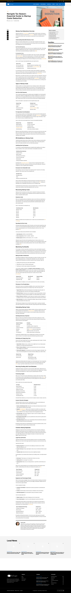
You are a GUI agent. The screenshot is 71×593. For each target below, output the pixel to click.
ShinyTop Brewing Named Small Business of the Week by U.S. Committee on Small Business (55, 53)
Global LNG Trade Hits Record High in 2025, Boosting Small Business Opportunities (55, 46)
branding (30, 329)
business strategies (36, 66)
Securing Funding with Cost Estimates (54, 37)
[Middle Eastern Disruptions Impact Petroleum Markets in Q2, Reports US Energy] (28, 546)
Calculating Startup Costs (52, 36)
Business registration (33, 107)
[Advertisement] (35, 564)
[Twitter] (61, 1)
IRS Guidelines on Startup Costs (53, 33)
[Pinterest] (8, 35)
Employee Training (19, 127)
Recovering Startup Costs (52, 34)
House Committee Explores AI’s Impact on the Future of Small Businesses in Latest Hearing (55, 61)
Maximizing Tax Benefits (52, 35)
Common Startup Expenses (53, 38)
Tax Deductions (22, 409)
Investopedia (44, 58)
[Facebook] (58, 1)
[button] (63, 4)
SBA (36, 50)
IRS (40, 181)
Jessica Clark (17, 20)
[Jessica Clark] (18, 526)
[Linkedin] (59, 1)
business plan (38, 115)
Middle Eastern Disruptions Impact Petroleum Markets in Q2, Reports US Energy (55, 50)
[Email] (8, 39)
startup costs (31, 34)
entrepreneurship (31, 310)
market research (19, 55)
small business (25, 33)
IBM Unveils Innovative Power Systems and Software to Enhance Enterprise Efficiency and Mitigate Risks (55, 57)
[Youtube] (63, 1)
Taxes (8, 11)
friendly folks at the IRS (25, 162)
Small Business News (50, 44)
